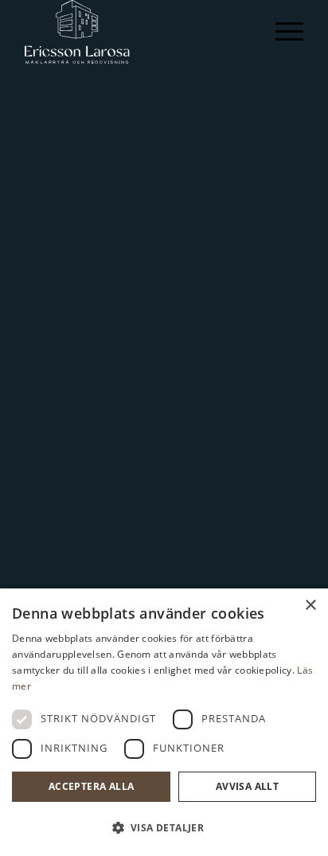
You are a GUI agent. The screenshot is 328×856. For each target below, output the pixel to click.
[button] (164, 828)
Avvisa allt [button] (247, 786)
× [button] (310, 606)
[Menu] (281, 32)
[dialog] (164, 722)
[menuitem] (281, 32)
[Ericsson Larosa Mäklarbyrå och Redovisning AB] (136, 32)
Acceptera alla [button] (92, 786)
